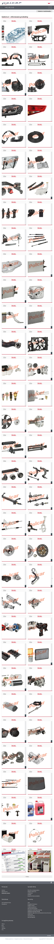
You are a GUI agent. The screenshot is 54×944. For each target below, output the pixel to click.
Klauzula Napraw (31, 917)
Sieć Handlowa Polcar (6, 902)
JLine (3, 925)
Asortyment (30, 893)
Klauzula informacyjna (32, 908)
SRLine (3, 924)
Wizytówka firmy (31, 915)
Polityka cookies (31, 905)
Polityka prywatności (32, 907)
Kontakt (49, 935)
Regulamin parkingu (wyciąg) (34, 911)
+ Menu (27, 876)
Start (29, 902)
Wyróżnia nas (5, 891)
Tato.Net (3, 928)
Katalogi (29, 894)
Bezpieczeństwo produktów (34, 896)
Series (3, 926)
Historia (3, 890)
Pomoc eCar (30, 914)
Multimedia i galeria (6, 893)
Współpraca (4, 904)
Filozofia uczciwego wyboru (33, 890)
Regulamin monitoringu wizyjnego (35, 910)
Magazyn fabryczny (32, 891)
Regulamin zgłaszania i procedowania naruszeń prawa (39, 913)
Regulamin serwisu (18, 939)
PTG (2, 929)
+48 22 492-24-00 (9, 7)
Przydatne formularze (32, 904)
